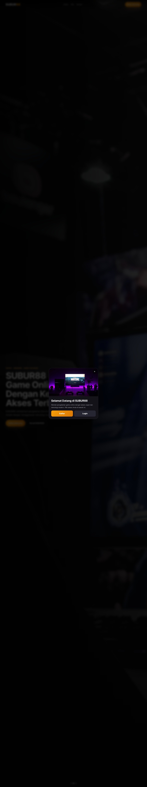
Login (85, 413)
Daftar (62, 413)
